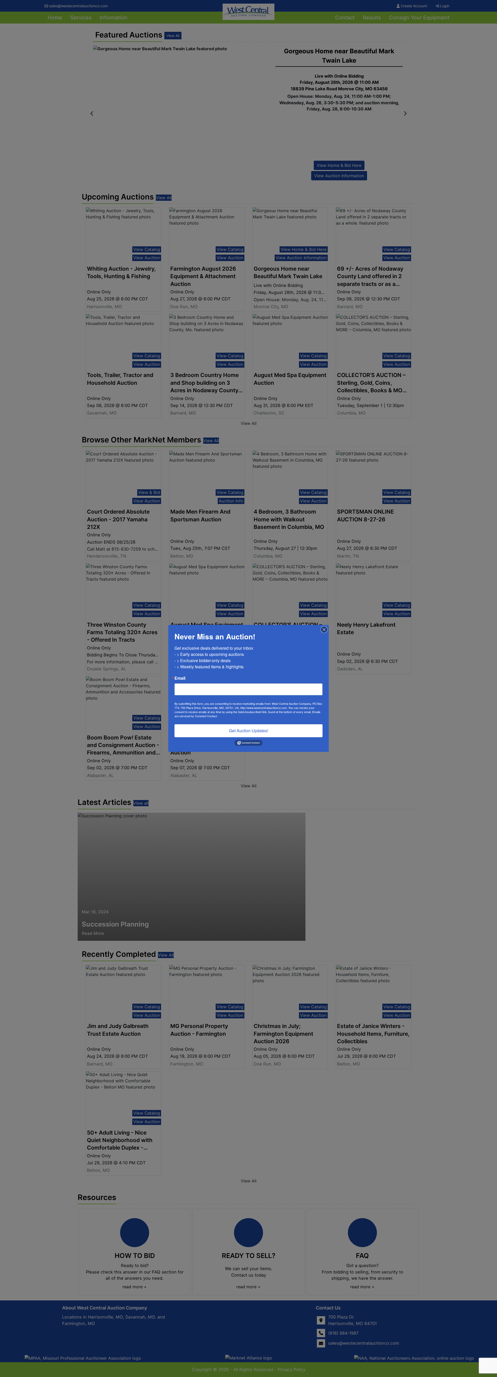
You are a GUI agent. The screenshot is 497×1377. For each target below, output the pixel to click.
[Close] (324, 629)
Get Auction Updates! (248, 731)
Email (179, 678)
